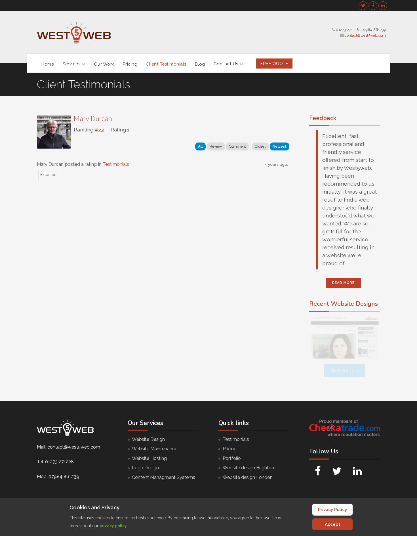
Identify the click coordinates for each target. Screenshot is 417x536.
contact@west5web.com (365, 35)
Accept (332, 524)
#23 (99, 130)
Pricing (130, 63)
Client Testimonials (166, 63)
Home (47, 63)
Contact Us (226, 63)
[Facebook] (373, 6)
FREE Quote (274, 63)
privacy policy (113, 526)
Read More (343, 283)
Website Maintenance (154, 448)
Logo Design (145, 467)
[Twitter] (363, 6)
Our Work (104, 63)
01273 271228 (347, 30)
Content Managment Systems (163, 477)
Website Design (148, 439)
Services (71, 63)
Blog (200, 63)
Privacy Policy (332, 509)
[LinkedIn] (383, 6)
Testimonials (116, 164)
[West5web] (74, 32)
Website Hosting (149, 458)
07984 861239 (373, 30)
